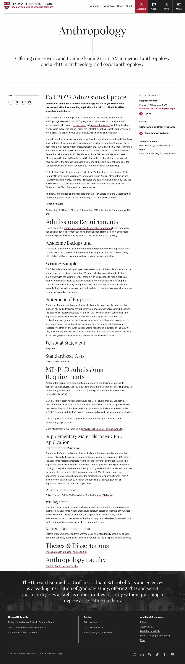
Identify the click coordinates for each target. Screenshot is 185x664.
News (120, 6)
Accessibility (146, 626)
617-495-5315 (94, 622)
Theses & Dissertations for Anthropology (66, 551)
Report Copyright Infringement (155, 635)
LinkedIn (23, 102)
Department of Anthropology (102, 235)
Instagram (133, 654)
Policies (112, 197)
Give (166, 8)
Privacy (143, 622)
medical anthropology (106, 132)
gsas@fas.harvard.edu (102, 632)
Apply (154, 8)
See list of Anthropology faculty (62, 566)
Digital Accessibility (150, 631)
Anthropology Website (157, 133)
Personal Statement (103, 495)
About (129, 6)
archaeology (79, 125)
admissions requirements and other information (88, 228)
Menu (179, 9)
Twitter (17, 102)
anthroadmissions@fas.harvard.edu (157, 153)
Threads (149, 654)
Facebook (10, 102)
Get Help (141, 8)
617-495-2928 (96, 627)
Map (142, 640)
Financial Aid (108, 6)
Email (29, 102)
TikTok (156, 654)
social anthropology (100, 125)
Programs (94, 6)
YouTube (171, 654)
